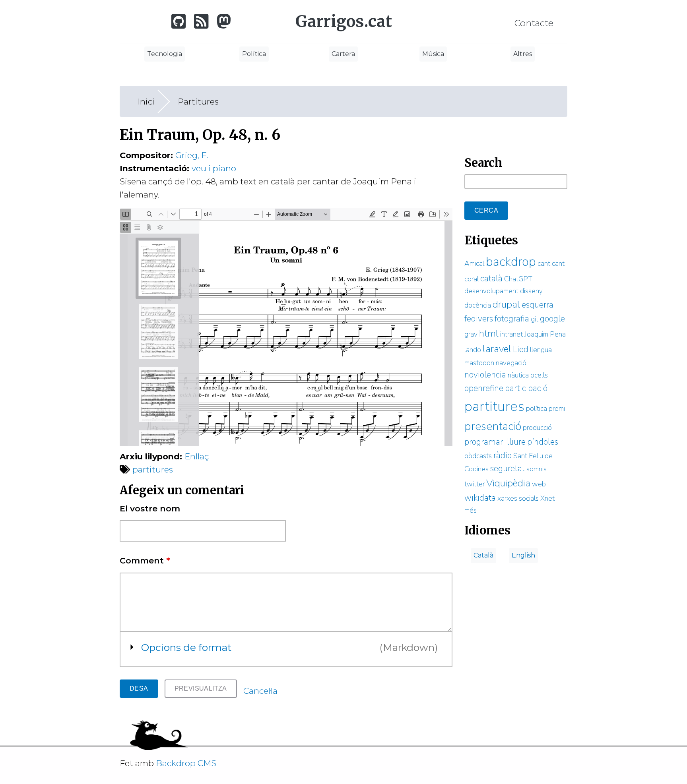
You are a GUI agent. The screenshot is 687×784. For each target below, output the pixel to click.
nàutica (518, 375)
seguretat (507, 468)
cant (544, 263)
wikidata (480, 497)
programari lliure (495, 441)
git (534, 319)
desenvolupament (491, 291)
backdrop (511, 261)
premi (557, 408)
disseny (531, 291)
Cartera (343, 54)
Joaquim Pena (545, 334)
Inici (146, 101)
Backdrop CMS (189, 763)
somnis (536, 469)
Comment (145, 560)
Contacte (533, 23)
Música (433, 54)
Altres (522, 54)
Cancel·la (260, 691)
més (470, 510)
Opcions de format (186, 647)
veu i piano (214, 168)
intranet (511, 334)
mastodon (479, 363)
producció (537, 427)
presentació (492, 426)
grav (470, 334)
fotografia (512, 318)
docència (477, 305)
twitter (474, 484)
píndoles (542, 441)
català (491, 278)
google (552, 318)
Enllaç (199, 456)
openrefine (483, 388)
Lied (520, 349)
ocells (539, 375)
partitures (152, 469)
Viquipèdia (508, 483)
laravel (497, 349)
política (536, 408)
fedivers (478, 318)
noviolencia (485, 374)
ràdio (502, 455)
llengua (541, 349)
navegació (511, 363)
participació (526, 388)
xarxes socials (518, 498)
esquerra (537, 304)
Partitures (198, 101)
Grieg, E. (191, 155)
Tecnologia (164, 54)
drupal (506, 304)
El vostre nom (150, 508)
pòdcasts (478, 456)
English (523, 555)
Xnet (547, 498)
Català (483, 555)
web (539, 484)
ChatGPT (518, 279)
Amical (474, 263)
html (489, 333)
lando (472, 349)
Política (254, 54)
